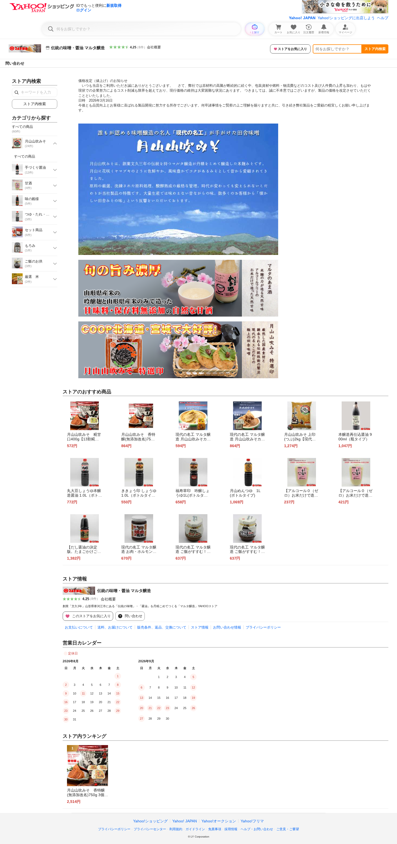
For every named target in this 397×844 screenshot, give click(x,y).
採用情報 (230, 829)
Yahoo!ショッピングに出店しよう (346, 18)
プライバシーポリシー (263, 627)
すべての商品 (24, 156)
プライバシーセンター (150, 829)
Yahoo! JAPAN (302, 18)
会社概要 (154, 47)
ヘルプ (382, 18)
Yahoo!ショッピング (150, 821)
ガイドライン (195, 829)
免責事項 (214, 829)
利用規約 (175, 829)
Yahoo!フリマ (252, 821)
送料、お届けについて (115, 627)
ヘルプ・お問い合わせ (257, 829)
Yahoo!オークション (218, 821)
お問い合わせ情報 (227, 627)
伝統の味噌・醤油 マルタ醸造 (124, 590)
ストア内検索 (375, 49)
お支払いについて (79, 627)
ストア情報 (199, 627)
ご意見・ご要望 (287, 829)
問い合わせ (14, 63)
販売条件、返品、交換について (161, 627)
